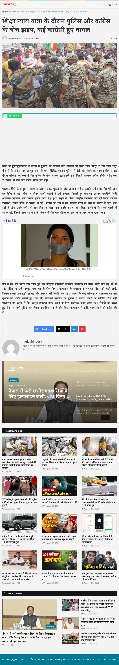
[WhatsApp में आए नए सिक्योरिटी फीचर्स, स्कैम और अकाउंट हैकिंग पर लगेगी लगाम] (99, 523)
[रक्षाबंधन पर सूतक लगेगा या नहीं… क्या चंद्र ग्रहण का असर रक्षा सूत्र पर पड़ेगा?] (59, 523)
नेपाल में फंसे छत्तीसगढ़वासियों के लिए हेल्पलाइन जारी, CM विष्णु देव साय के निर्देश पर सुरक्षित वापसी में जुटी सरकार (39, 393)
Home (7, 11)
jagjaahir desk (15, 38)
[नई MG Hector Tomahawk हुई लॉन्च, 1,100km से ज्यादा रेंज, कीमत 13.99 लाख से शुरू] (19, 523)
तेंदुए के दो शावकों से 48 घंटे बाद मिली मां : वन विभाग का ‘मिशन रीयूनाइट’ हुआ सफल (59, 462)
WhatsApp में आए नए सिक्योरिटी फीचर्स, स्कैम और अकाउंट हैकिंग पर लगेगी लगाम (97, 539)
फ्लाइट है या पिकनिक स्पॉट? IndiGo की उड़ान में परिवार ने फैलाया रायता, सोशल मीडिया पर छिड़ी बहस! (98, 462)
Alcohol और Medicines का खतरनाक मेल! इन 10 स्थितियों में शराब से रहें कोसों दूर (98, 502)
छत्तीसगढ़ (16, 11)
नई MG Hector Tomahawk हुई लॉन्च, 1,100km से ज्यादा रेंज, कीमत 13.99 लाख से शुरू (18, 539)
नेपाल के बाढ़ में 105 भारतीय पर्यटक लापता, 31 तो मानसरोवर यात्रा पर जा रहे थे (59, 576)
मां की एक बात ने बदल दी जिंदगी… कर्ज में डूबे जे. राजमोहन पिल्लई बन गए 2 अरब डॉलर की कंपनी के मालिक (19, 576)
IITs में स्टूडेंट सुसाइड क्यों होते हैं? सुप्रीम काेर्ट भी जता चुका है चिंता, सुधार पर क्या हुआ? (19, 502)
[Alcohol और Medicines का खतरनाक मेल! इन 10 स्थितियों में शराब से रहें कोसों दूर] (99, 486)
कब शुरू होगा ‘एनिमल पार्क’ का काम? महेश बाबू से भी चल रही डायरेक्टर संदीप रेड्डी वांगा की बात (99, 576)
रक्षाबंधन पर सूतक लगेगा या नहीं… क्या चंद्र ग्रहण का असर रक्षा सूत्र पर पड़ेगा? (59, 538)
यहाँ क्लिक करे (14, 115)
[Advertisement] (59, 140)
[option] (59, 392)
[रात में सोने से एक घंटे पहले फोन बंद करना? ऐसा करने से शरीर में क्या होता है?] (59, 486)
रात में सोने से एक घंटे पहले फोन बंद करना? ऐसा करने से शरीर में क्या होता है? (59, 501)
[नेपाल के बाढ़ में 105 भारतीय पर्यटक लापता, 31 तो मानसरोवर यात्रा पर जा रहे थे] (59, 560)
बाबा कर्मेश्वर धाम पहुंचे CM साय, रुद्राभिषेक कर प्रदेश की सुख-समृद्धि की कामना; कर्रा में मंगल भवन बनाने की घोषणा (19, 463)
